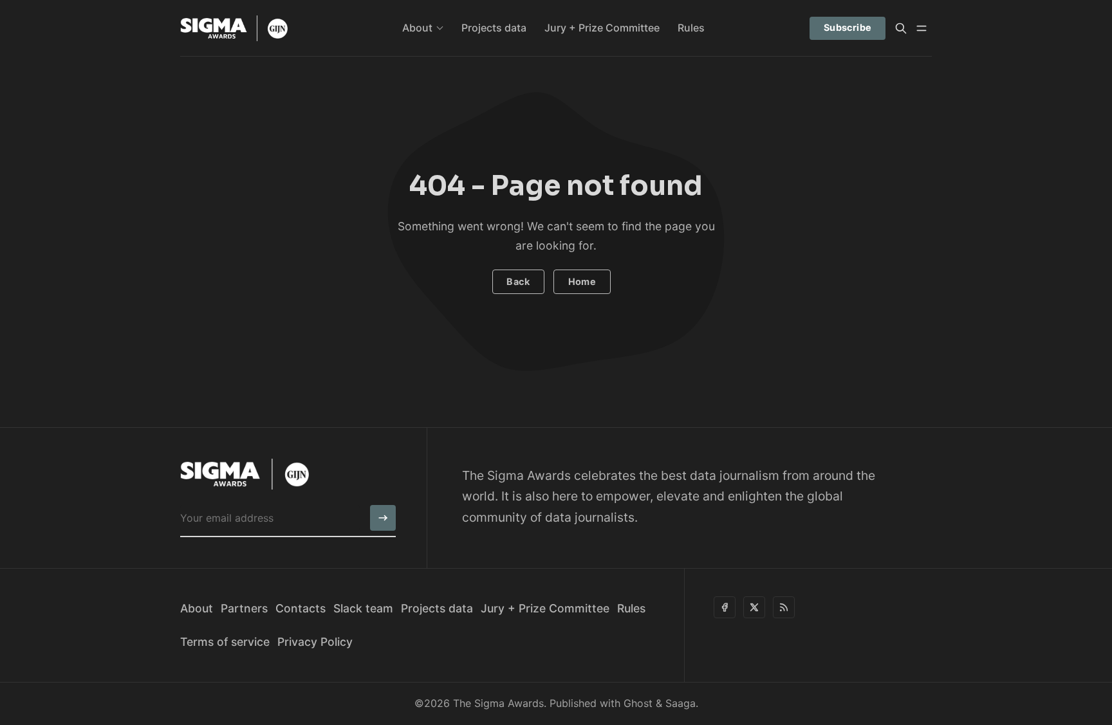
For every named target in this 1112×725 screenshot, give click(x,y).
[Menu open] (921, 28)
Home (582, 281)
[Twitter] (754, 607)
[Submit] (383, 518)
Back (518, 281)
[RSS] (784, 607)
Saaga (680, 703)
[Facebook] (725, 607)
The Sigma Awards (498, 703)
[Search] (901, 28)
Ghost (638, 703)
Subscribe (848, 27)
